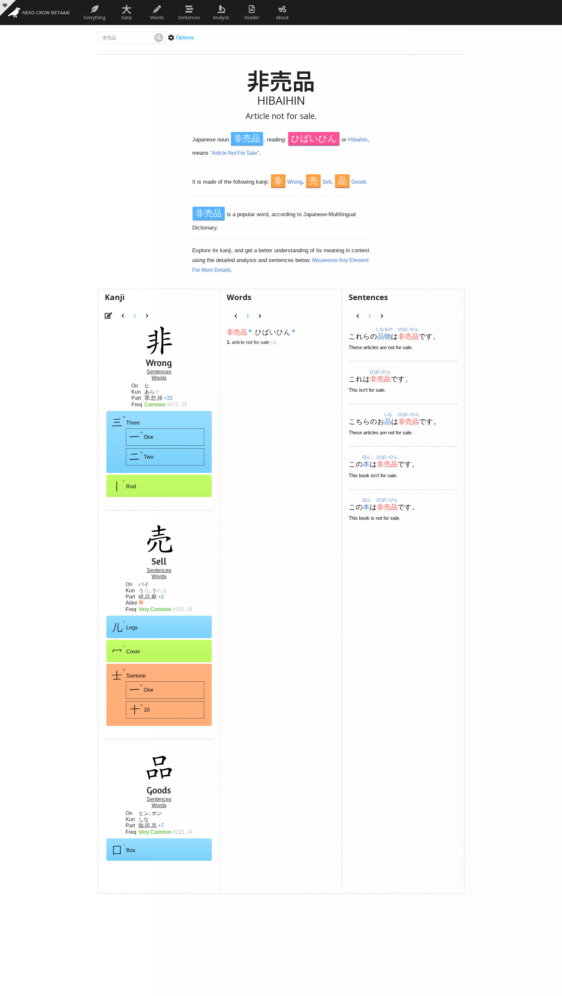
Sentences (189, 17)
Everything (94, 17)
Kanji (126, 11)
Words (157, 17)
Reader (251, 17)
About (282, 17)
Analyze (221, 17)
